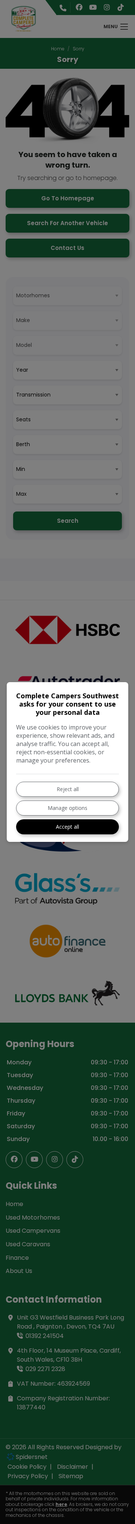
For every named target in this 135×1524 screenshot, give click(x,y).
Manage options (67, 807)
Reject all (68, 789)
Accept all (67, 826)
